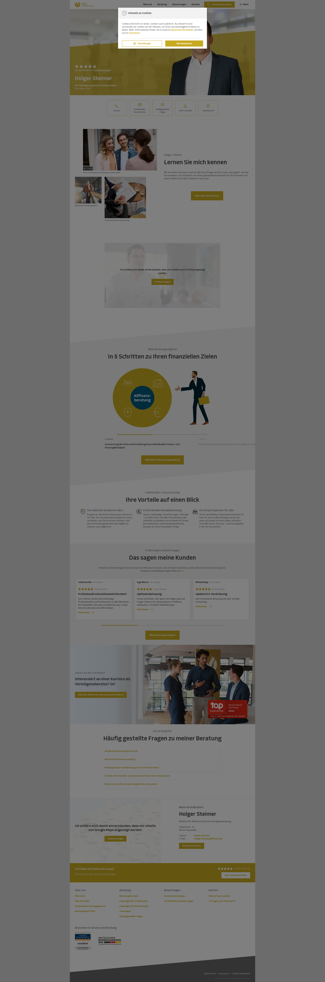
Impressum (134, 32)
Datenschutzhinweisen (181, 29)
